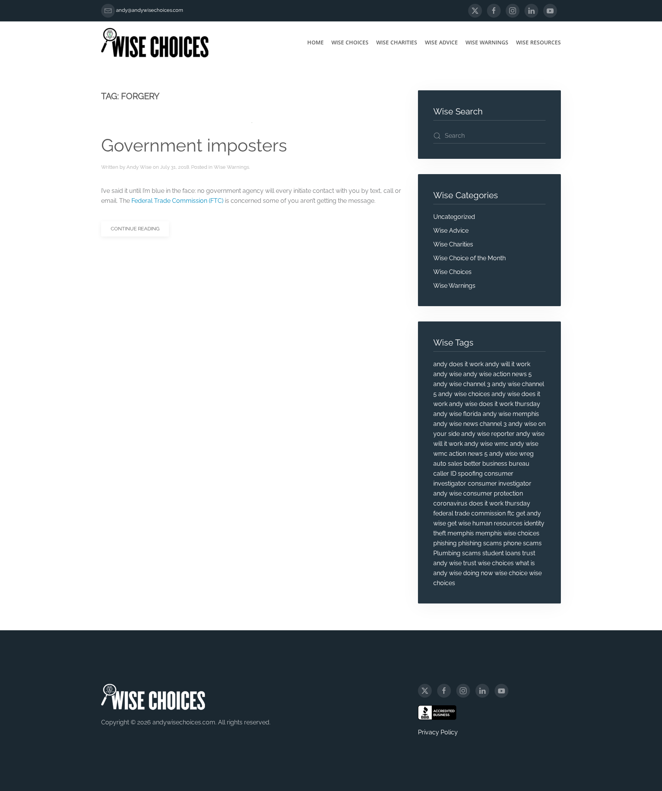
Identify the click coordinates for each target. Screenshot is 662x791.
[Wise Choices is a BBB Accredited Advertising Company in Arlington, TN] (437, 712)
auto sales (447, 463)
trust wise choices (488, 563)
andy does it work (458, 364)
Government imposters (194, 145)
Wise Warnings (486, 42)
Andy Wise (139, 167)
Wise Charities (396, 42)
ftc (511, 513)
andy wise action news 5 (497, 374)
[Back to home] (154, 42)
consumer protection (493, 493)
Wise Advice (441, 42)
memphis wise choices (507, 533)
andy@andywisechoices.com (149, 10)
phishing (445, 543)
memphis (460, 533)
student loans (501, 553)
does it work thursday (499, 503)
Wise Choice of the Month (469, 258)
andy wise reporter (488, 433)
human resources (497, 523)
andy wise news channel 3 (470, 423)
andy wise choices (464, 394)
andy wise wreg (511, 453)
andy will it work (507, 364)
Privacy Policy (438, 732)
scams (471, 553)
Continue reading (135, 229)
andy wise (447, 374)
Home (315, 42)
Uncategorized (454, 216)
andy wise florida (457, 414)
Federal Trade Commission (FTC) (177, 200)
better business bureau (496, 463)
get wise (459, 523)
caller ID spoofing (458, 473)
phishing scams (480, 543)
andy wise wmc (486, 443)
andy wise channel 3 (461, 384)
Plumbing (446, 553)
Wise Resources (538, 42)
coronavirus (450, 503)
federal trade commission (469, 513)
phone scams (522, 543)
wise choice (511, 573)
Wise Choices (350, 42)
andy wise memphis (511, 414)
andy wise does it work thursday (494, 404)
